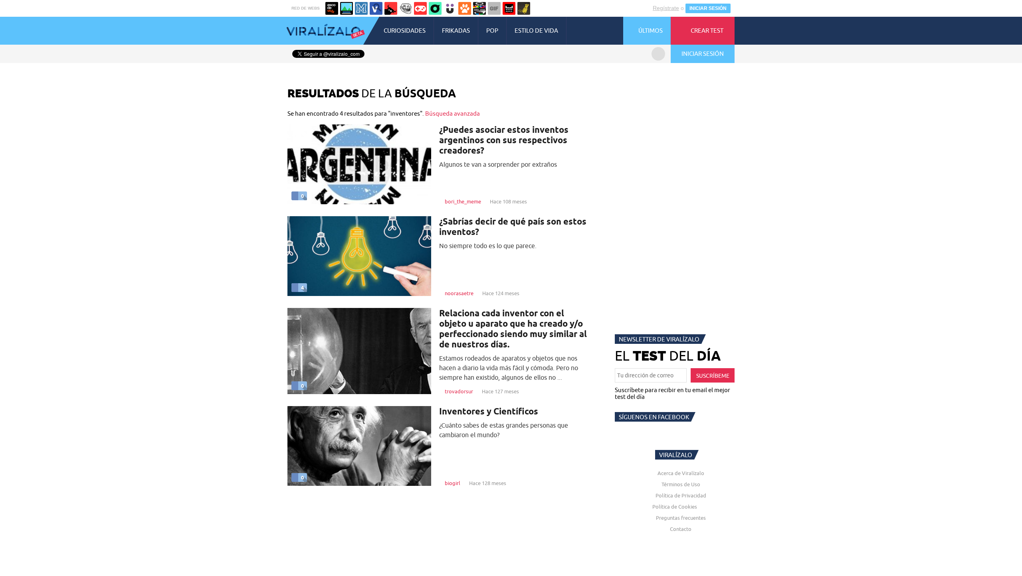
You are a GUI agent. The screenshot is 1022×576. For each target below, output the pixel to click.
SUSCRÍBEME (712, 376)
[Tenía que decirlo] (509, 8)
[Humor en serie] (450, 8)
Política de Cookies (674, 506)
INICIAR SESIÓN (708, 8)
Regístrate (666, 8)
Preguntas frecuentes (681, 518)
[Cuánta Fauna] (464, 8)
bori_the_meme (463, 201)
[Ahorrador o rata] (523, 8)
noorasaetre (459, 293)
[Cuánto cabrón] (405, 8)
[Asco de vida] (331, 8)
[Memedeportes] (361, 8)
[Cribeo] (435, 8)
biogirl (452, 483)
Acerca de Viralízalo (681, 473)
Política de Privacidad (681, 495)
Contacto (680, 529)
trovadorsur (459, 391)
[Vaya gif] (494, 8)
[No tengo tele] (479, 8)
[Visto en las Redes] (376, 8)
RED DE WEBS (305, 8)
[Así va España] (390, 8)
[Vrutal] (420, 8)
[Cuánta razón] (346, 8)
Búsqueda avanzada (452, 113)
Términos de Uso (681, 484)
